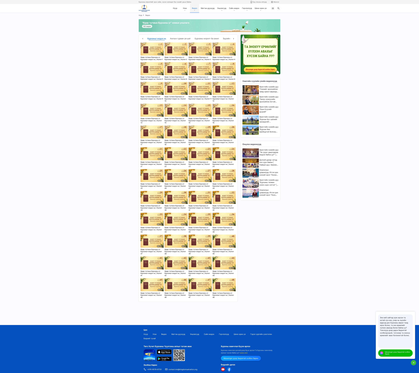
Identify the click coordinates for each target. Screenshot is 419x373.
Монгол (276, 2)
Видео (194, 8)
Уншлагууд (221, 8)
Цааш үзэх (244, 353)
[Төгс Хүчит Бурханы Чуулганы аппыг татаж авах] (149, 355)
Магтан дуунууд (208, 8)
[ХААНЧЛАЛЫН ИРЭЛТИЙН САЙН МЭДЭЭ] (145, 8)
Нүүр (175, 8)
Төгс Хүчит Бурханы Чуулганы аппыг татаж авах (168, 346)
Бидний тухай (150, 338)
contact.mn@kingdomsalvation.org (182, 369)
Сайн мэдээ (234, 8)
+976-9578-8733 (154, 369)
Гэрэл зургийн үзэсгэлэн (261, 334)
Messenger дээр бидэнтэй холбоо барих (241, 358)
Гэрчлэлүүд (247, 8)
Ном (185, 8)
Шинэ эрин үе (261, 8)
